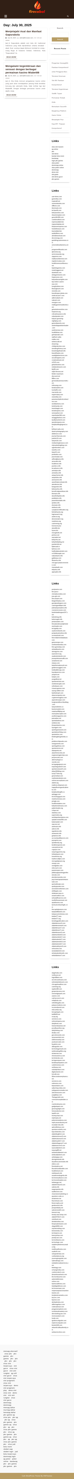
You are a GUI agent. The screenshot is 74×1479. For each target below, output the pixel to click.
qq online (55, 149)
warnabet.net (56, 537)
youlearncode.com (58, 1042)
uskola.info (55, 1187)
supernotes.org (57, 815)
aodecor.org (56, 516)
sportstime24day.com (59, 732)
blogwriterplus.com (58, 601)
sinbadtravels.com (58, 649)
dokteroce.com (57, 434)
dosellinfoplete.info (58, 496)
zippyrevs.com (57, 256)
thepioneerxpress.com (59, 226)
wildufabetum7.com (58, 955)
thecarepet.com (57, 598)
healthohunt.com (57, 1171)
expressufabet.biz (58, 222)
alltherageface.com (58, 1304)
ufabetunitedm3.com (59, 935)
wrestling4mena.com (59, 348)
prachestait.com (57, 457)
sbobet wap (8, 1449)
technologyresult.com (59, 1049)
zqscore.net (56, 824)
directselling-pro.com (59, 1313)
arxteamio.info (56, 833)
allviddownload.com (58, 236)
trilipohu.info (56, 569)
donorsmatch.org (57, 519)
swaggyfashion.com (58, 417)
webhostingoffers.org (59, 1051)
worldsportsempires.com (60, 817)
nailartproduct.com (58, 1069)
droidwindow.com (58, 1221)
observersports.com (58, 695)
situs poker (55, 163)
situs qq (11, 1432)
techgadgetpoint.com (59, 764)
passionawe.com (57, 870)
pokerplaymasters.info (59, 608)
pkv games (55, 179)
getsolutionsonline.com (60, 309)
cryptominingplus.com (59, 697)
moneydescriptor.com (59, 714)
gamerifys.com (57, 199)
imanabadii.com (57, 567)
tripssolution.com (57, 1085)
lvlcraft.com (55, 1074)
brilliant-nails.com (58, 429)
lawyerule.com (57, 440)
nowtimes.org (56, 521)
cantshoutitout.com (58, 219)
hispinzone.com (57, 277)
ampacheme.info (57, 475)
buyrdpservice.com (58, 672)
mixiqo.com (56, 863)
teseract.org (56, 1212)
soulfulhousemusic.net (59, 900)
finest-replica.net (57, 1203)
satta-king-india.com (59, 1088)
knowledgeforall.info (59, 351)
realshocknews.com (58, 799)
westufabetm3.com (58, 951)
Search (60, 28)
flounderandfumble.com (60, 1168)
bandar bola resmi (58, 156)
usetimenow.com (57, 330)
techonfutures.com (58, 1240)
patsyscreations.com (59, 1005)
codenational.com (58, 1307)
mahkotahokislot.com (59, 778)
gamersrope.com (57, 642)
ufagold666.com (57, 1226)
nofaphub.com (56, 1000)
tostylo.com (55, 677)
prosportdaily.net (57, 1208)
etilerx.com (55, 1164)
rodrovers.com (56, 1083)
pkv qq (15, 1417)
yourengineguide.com (59, 1258)
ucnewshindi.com (58, 635)
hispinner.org (56, 311)
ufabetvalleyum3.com (59, 946)
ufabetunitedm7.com (59, 937)
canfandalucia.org (58, 1256)
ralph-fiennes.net (57, 371)
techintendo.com (57, 1058)
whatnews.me (56, 1198)
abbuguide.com (57, 1046)
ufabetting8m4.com (58, 1134)
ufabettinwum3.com (58, 932)
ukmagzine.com (57, 651)
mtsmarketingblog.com (59, 445)
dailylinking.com (57, 1030)
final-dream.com (57, 1201)
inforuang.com (56, 385)
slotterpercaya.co (57, 893)
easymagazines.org (58, 852)
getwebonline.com (58, 364)
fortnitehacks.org (57, 512)
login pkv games (57, 160)
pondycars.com (57, 1237)
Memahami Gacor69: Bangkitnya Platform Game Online (59, 111)
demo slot (55, 172)
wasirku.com (56, 450)
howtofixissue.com (58, 229)
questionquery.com (58, 422)
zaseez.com (56, 996)
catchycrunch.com (58, 998)
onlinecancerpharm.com (60, 780)
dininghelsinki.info (58, 1159)
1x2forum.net (56, 975)
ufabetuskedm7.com (59, 939)
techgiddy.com (57, 628)
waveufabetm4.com (58, 1148)
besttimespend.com (58, 845)
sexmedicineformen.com (60, 889)
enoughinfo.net (57, 533)
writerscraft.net (57, 341)
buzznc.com (56, 1297)
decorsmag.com (57, 238)
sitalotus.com (56, 813)
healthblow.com (57, 332)
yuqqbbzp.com (57, 1095)
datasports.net (56, 750)
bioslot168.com (57, 1325)
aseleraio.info (56, 826)
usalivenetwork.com (58, 631)
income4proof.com (58, 1007)
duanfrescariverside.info (60, 1161)
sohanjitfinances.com (59, 898)
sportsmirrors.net (57, 748)
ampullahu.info (57, 477)
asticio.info (55, 829)
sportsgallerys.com (58, 746)
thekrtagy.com (56, 1267)
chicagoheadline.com (59, 984)
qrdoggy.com (56, 794)
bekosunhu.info (57, 489)
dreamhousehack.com (59, 1274)
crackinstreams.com (58, 1104)
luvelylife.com (56, 390)
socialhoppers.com (58, 358)
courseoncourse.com (59, 610)
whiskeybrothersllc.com (60, 953)
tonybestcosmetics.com (60, 1295)
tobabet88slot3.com (58, 912)
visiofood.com (56, 1219)
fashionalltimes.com (58, 1284)
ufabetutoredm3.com (59, 941)
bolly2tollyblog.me (58, 542)
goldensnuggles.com (59, 667)
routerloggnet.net (57, 270)
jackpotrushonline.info (59, 633)
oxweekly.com (56, 397)
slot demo (55, 154)
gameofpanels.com (58, 323)
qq (9, 1427)
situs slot (7, 1393)
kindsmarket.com (57, 387)
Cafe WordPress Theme (31, 1476)
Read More (11, 57)
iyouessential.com (58, 1037)
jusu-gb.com (56, 596)
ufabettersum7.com (58, 928)
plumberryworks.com (59, 877)
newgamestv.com (58, 743)
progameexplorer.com (59, 1309)
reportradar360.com (58, 415)
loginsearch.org (57, 514)
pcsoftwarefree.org (58, 1028)
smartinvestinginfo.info (59, 1175)
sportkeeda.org (57, 842)
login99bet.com (57, 977)
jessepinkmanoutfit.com (60, 658)
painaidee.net (56, 718)
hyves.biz (55, 530)
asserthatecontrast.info (59, 482)
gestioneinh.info (57, 1205)
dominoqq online (57, 165)
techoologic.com (57, 1242)
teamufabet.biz (57, 231)
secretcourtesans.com (59, 980)
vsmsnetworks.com (58, 203)
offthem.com (56, 206)
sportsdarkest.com (58, 720)
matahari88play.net (58, 711)
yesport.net (55, 674)
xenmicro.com (56, 1019)
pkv (53, 151)
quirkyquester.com (58, 886)
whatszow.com (57, 1053)
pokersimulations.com (59, 1120)
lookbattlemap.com (58, 670)
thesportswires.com (58, 725)
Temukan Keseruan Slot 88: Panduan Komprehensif (59, 80)
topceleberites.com (58, 1132)
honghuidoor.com (58, 286)
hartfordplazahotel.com (59, 551)
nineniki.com (56, 291)
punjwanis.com (57, 589)
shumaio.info (56, 505)
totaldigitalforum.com (59, 1286)
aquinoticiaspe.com (58, 700)
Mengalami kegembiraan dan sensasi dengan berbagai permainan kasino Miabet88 (23, 69)
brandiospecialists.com (59, 293)
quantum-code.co (58, 1196)
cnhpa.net (55, 810)
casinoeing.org (57, 523)
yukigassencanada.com (60, 1090)
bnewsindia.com (57, 1231)
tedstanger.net (56, 1182)
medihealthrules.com (59, 1249)
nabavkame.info (57, 556)
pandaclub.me (56, 544)
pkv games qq (9, 1415)
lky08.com (55, 369)
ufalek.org (55, 783)
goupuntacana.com (58, 991)
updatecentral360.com (59, 819)
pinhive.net (55, 535)
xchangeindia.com (58, 1270)
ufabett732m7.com (58, 1217)
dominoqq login (9, 1456)
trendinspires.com (58, 411)
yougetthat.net (56, 679)
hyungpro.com (56, 727)
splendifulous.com (58, 1127)
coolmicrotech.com (58, 1272)
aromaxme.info (57, 480)
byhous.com (56, 549)
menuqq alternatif (10, 1351)
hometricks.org (57, 856)
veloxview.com (57, 948)
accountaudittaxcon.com (60, 838)
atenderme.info (57, 484)
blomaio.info (56, 493)
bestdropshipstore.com (59, 1062)
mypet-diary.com (57, 394)
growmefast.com (57, 776)
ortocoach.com (57, 868)
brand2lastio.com (57, 353)
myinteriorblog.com (58, 1228)
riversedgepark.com (58, 993)
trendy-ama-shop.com (59, 1214)
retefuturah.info (57, 1173)
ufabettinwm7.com (58, 930)
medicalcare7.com (58, 295)
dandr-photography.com (60, 431)
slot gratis (55, 174)
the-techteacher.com (59, 1277)
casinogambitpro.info (59, 605)
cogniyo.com (56, 849)
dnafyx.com (56, 1033)
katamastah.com (57, 822)
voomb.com (56, 762)
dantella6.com (56, 272)
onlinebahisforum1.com (60, 982)
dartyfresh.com (57, 1023)
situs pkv (8, 1354)
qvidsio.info (56, 503)
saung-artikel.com (58, 690)
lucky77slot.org (57, 773)
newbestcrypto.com (58, 684)
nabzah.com (56, 300)
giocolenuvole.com (58, 1035)
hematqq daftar (9, 1412)
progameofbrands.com (59, 249)
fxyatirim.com (56, 1044)
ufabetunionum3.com (59, 1136)
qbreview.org (56, 252)
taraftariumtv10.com (58, 420)
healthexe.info (56, 463)
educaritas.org (56, 1009)
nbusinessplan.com (58, 215)
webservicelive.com (58, 1332)
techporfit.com (56, 210)
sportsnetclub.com (58, 681)
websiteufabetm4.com (59, 1152)
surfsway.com (56, 1067)
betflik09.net (56, 1014)
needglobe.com (57, 865)
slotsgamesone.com (58, 275)
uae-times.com (57, 196)
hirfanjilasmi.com (57, 854)
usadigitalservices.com (59, 355)
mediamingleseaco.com (60, 443)
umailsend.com (57, 661)
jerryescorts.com (57, 757)
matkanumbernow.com (59, 259)
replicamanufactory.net (59, 1122)
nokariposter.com (57, 316)
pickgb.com (56, 801)
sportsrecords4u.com (59, 1129)
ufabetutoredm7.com (59, 944)
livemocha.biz (56, 526)
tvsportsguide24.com (59, 766)
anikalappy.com (57, 1157)
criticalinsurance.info (59, 314)
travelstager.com (57, 408)
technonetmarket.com (59, 1180)
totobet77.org (56, 918)
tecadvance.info (57, 468)
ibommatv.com (57, 208)
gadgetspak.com (57, 1106)
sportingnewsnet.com (59, 730)
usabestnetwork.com (59, 656)
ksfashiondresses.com (59, 806)
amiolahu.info (56, 473)
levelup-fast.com (57, 1115)
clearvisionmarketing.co (60, 1194)
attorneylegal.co (57, 760)
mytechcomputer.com (59, 1323)
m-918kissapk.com (58, 553)
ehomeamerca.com (58, 1056)
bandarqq (55, 158)
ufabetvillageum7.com (59, 1143)
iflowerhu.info (56, 560)
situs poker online (58, 167)
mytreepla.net (56, 1118)
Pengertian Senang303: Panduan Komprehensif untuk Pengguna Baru (60, 67)
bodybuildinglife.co (58, 792)
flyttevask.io (56, 546)
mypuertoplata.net (58, 224)
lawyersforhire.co (57, 707)
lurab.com (55, 1318)
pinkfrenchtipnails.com (59, 741)
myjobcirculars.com (58, 261)
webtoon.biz (56, 723)
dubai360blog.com (58, 771)
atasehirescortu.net (58, 753)
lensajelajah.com (57, 1012)
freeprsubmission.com (59, 1224)
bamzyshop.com (57, 1235)
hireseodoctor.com (58, 1111)
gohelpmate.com (57, 335)
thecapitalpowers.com (59, 909)
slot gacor (7, 1376)
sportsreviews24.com (59, 769)
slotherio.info (56, 507)
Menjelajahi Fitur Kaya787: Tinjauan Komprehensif (58, 124)
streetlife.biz (56, 528)
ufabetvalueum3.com (59, 1138)
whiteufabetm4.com (58, 1155)
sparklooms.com (57, 902)
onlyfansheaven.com (59, 367)
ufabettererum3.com (58, 923)
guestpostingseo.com (59, 603)
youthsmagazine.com (59, 716)
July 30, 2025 (12, 38)
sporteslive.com (57, 734)
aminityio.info (56, 470)
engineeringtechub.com (60, 755)
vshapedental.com (58, 1254)
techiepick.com (57, 1233)
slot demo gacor (57, 177)
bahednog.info (57, 617)
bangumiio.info (57, 486)
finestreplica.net (57, 1166)
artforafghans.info (58, 459)
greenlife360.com (58, 217)
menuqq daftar (9, 1407)
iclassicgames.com (58, 688)
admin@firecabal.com (26, 38)
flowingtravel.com (58, 288)
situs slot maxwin (57, 147)
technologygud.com (58, 796)
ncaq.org (55, 1016)
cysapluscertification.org (60, 510)
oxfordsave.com (57, 686)
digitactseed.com (57, 1072)
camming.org (56, 986)
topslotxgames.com (58, 268)
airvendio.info (56, 461)
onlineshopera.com (58, 1021)
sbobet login (8, 1452)
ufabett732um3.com (58, 1185)
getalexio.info (56, 836)
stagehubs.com (57, 973)
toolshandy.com (57, 406)
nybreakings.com (57, 1260)
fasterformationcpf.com (59, 665)
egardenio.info (57, 831)
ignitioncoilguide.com (59, 1320)
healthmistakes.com (58, 803)
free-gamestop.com (58, 647)
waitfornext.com (57, 1191)
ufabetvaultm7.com (58, 1141)
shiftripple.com (57, 891)
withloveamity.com (58, 1039)
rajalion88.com (57, 989)
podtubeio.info (56, 498)
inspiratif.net (56, 201)
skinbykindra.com (58, 1302)
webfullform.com (57, 233)
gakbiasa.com (56, 558)
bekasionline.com (58, 212)
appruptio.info (56, 572)
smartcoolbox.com (58, 895)
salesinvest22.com (58, 1210)
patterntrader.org (57, 808)
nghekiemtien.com (58, 447)
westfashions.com (58, 404)
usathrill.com (56, 1251)
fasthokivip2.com (57, 693)
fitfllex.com (55, 378)
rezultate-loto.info (57, 1125)
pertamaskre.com (57, 621)
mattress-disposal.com (59, 785)
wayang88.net (56, 1150)
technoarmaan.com (58, 1288)
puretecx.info (56, 466)
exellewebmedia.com (59, 644)
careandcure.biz (57, 847)
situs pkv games (10, 1429)
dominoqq (55, 170)
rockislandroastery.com (59, 1311)
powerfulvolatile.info (58, 500)
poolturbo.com (56, 454)
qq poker (7, 1459)
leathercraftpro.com (58, 859)
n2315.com (55, 362)
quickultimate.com (58, 884)
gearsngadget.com (58, 1109)
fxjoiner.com (56, 1300)
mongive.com (56, 302)
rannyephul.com (57, 413)
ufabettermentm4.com (59, 925)
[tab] (5, 16)
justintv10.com (57, 438)
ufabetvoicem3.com (58, 1145)
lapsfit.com (55, 1113)
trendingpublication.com (60, 921)
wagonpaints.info (57, 1189)
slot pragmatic (9, 1381)
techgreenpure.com (58, 1060)
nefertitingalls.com (58, 1003)
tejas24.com (56, 452)
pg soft (14, 1373)
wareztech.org (56, 654)
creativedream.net (58, 360)
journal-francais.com (59, 436)
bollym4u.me (56, 539)
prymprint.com (56, 840)
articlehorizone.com (58, 1092)
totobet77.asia (56, 916)
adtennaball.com (57, 298)
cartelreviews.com (58, 1065)
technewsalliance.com (59, 1178)
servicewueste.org (58, 254)
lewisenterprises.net (58, 1026)
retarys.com (56, 663)
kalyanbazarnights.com (60, 279)
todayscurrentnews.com (60, 914)
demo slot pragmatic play (10, 1388)
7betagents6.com (57, 1097)
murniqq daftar (9, 1410)
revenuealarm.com (58, 1316)
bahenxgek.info (57, 619)
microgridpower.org (58, 861)
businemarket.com (58, 709)
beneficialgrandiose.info (60, 491)
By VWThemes (46, 1476)
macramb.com (56, 392)
